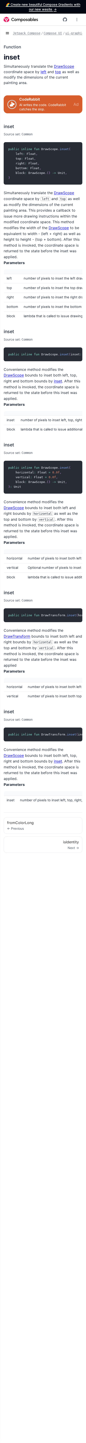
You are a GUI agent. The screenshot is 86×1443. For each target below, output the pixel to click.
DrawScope (64, 66)
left (43, 71)
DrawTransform (17, 636)
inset (9, 126)
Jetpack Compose (26, 33)
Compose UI (53, 33)
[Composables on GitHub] (64, 19)
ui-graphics (75, 33)
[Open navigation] (7, 33)
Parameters (14, 262)
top (58, 71)
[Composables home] (21, 19)
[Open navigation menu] (76, 19)
